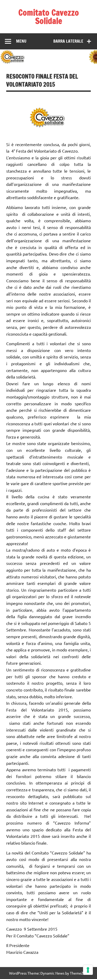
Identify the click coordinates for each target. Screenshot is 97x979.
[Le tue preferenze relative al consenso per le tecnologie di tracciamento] (88, 970)
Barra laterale (68, 41)
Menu (21, 41)
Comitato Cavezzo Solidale (48, 16)
